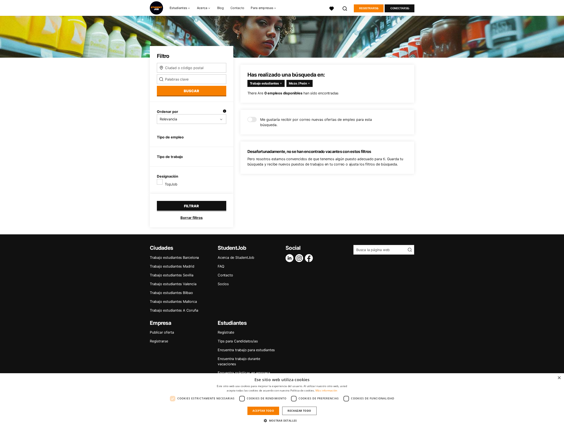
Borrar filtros (191, 217)
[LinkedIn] (290, 258)
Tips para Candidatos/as (238, 341)
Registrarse (368, 8)
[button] (282, 420)
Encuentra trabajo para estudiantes (246, 350)
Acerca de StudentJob (236, 257)
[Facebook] (310, 258)
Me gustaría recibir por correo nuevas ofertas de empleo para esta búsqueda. (316, 122)
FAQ (221, 266)
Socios (223, 284)
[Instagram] (300, 258)
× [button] (559, 378)
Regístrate (226, 332)
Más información (326, 390)
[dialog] (282, 400)
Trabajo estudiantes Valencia (173, 284)
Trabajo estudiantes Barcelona (174, 257)
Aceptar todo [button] (263, 411)
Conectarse (399, 8)
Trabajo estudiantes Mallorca (173, 301)
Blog (220, 8)
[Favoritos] (331, 8)
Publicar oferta (162, 332)
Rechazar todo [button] (299, 411)
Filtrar (191, 206)
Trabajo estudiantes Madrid (172, 266)
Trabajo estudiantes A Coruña (174, 310)
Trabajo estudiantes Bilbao (171, 292)
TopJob (171, 184)
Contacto (237, 8)
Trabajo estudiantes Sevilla (171, 275)
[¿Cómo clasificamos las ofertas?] (224, 111)
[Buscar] (345, 8)
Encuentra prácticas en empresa (244, 373)
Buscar (191, 91)
